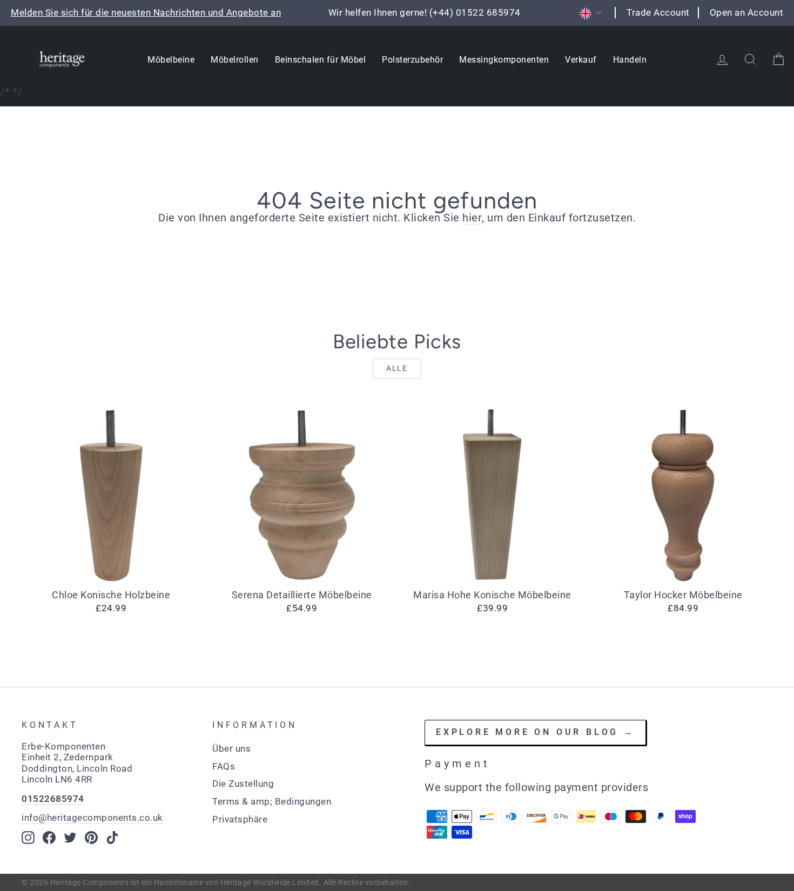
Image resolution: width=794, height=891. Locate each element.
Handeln (630, 60)
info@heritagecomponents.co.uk (92, 817)
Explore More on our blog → (535, 732)
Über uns (231, 748)
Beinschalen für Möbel (320, 60)
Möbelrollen (235, 60)
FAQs (223, 766)
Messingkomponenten (504, 60)
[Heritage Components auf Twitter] (70, 837)
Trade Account (658, 12)
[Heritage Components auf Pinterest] (91, 837)
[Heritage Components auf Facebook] (49, 837)
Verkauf (581, 60)
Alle (396, 368)
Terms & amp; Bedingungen (271, 801)
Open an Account (747, 12)
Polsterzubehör (412, 60)
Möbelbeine (170, 60)
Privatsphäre (239, 819)
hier (472, 217)
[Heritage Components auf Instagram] (28, 837)
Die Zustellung (243, 783)
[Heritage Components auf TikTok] (112, 837)
